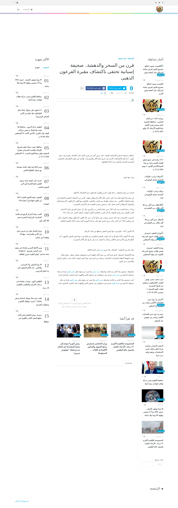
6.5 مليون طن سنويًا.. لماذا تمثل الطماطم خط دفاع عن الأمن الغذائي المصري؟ (33, 113)
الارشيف (130, 58)
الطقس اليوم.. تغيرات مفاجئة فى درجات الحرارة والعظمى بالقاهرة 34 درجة (32, 284)
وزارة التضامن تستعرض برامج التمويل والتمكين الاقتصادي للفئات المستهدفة (97, 348)
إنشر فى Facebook (94, 88)
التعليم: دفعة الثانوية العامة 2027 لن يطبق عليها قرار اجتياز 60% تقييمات (33, 200)
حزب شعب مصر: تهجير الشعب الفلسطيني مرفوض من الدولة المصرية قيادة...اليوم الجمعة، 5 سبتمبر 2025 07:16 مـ (153, 285)
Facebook (128, 363)
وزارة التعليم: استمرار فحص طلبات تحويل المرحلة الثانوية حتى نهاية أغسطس (152, 251)
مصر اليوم (71, 272)
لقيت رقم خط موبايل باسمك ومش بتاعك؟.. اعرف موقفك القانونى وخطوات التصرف (32, 301)
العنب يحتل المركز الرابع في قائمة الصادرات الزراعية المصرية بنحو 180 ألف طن (32, 217)
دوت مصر (96, 272)
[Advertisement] (89, 33)
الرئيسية (26, 9)
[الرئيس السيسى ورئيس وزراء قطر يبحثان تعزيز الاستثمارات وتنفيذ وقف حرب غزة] (152, 332)
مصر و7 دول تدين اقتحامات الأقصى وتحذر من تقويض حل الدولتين (152, 317)
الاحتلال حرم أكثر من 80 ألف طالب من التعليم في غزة (153, 223)
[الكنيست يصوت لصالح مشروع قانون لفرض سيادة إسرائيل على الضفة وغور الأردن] (152, 71)
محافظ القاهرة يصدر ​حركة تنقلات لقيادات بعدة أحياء (153, 382)
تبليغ (102, 93)
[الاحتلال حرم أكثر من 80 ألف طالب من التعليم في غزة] (152, 208)
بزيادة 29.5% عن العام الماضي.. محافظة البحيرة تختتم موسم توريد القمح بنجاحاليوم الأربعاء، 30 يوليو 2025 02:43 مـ (153, 125)
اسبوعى (46, 67)
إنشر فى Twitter (115, 88)
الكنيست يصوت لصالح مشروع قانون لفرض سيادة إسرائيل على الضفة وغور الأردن (153, 89)
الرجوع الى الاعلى (21, 501)
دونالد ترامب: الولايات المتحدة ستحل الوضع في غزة (154, 194)
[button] (16, 2)
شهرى (37, 67)
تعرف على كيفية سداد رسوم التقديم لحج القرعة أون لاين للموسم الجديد (34, 183)
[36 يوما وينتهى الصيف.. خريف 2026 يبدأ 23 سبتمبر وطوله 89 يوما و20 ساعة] (152, 395)
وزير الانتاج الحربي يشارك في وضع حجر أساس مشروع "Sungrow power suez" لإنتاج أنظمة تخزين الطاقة (32, 250)
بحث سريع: (159, 460)
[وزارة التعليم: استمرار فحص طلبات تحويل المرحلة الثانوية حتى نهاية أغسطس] (152, 236)
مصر (101, 250)
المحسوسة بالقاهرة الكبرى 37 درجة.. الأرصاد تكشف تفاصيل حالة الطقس (153, 443)
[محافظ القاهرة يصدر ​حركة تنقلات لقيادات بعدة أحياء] (152, 367)
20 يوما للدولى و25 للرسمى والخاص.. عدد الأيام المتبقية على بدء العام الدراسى (33, 267)
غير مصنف (122, 58)
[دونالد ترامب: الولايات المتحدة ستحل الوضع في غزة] (152, 180)
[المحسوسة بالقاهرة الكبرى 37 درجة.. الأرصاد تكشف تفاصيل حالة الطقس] (152, 427)
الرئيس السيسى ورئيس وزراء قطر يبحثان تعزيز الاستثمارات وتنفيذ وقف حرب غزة (154, 351)
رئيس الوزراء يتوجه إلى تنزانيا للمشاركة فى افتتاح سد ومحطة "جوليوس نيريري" (69, 348)
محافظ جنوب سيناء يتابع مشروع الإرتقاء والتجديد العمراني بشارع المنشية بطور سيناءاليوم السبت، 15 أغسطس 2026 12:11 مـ (32, 151)
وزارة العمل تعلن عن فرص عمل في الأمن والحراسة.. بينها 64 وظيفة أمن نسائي (33, 234)
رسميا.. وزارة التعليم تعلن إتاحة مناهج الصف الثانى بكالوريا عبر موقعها (33, 318)
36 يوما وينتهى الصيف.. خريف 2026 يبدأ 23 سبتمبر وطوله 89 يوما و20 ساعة (153, 412)
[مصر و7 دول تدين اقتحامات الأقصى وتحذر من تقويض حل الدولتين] (152, 303)
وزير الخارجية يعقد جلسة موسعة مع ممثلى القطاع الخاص (33, 168)
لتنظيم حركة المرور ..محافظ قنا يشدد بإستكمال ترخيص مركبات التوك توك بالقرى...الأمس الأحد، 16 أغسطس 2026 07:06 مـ (32, 131)
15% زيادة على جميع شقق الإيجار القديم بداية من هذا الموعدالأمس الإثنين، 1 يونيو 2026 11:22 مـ (152, 165)
